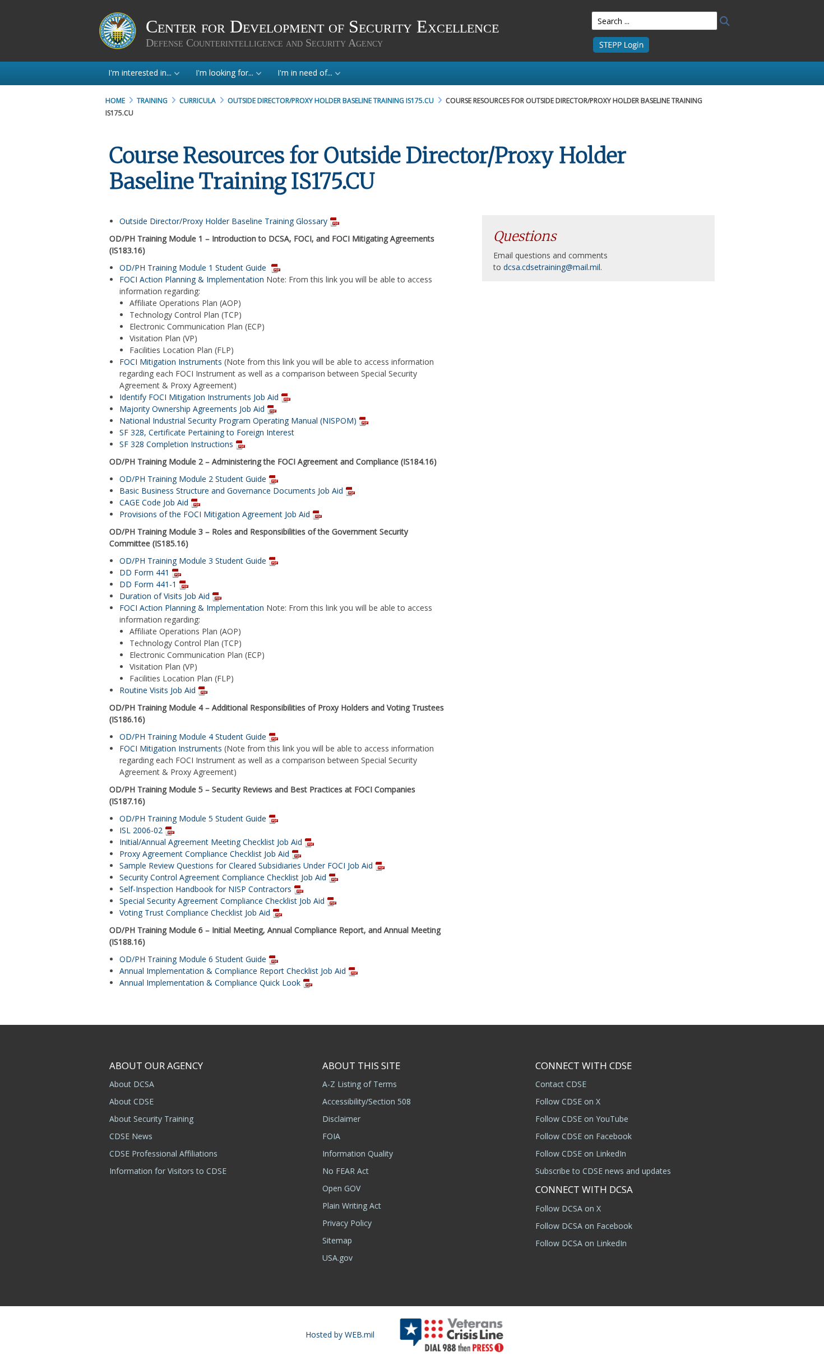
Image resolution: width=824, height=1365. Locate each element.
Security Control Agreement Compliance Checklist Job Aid (222, 877)
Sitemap (337, 1240)
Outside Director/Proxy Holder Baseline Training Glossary (223, 221)
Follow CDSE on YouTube (581, 1118)
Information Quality (357, 1153)
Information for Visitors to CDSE (167, 1171)
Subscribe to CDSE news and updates (603, 1171)
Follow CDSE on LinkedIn (580, 1153)
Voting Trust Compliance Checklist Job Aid (194, 912)
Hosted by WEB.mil (339, 1334)
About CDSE (131, 1101)
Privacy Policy (347, 1223)
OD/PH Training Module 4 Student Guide (194, 736)
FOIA (331, 1136)
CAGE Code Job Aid (153, 502)
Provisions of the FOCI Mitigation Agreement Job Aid (214, 514)
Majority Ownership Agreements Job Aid (192, 408)
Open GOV (341, 1188)
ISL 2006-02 (141, 830)
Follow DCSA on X (568, 1208)
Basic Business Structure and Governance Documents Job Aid (231, 490)
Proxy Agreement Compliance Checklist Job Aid (204, 853)
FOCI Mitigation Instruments (170, 361)
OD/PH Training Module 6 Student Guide (194, 959)
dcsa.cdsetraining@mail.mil (551, 267)
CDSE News (130, 1136)
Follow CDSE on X (567, 1101)
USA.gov (337, 1257)
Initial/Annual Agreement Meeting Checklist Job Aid (210, 842)
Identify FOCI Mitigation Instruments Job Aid (199, 397)
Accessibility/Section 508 (366, 1101)
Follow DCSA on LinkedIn (581, 1243)
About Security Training (151, 1118)
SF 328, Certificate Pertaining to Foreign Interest (206, 432)
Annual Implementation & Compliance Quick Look (209, 982)
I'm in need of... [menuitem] (304, 72)
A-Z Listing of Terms (359, 1084)
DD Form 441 (144, 572)
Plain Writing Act (351, 1205)
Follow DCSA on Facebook (583, 1225)
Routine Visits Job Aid (157, 690)
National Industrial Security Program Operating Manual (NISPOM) (238, 420)
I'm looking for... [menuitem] (224, 72)
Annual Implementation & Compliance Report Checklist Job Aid (232, 970)
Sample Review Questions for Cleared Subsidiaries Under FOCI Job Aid (246, 865)
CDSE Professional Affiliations (163, 1153)
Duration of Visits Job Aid (164, 596)
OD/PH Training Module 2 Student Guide (192, 478)
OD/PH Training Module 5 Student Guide (192, 818)
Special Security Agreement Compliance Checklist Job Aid (222, 900)
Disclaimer (341, 1118)
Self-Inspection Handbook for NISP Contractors (205, 889)
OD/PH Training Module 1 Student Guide (194, 267)
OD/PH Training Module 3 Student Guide (192, 560)
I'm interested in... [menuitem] (140, 72)
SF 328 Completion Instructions (176, 444)
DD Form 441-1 (148, 584)
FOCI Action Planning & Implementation (191, 279)
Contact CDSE (560, 1084)
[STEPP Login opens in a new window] (621, 44)
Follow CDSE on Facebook (583, 1136)
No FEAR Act (345, 1171)
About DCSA (131, 1084)
